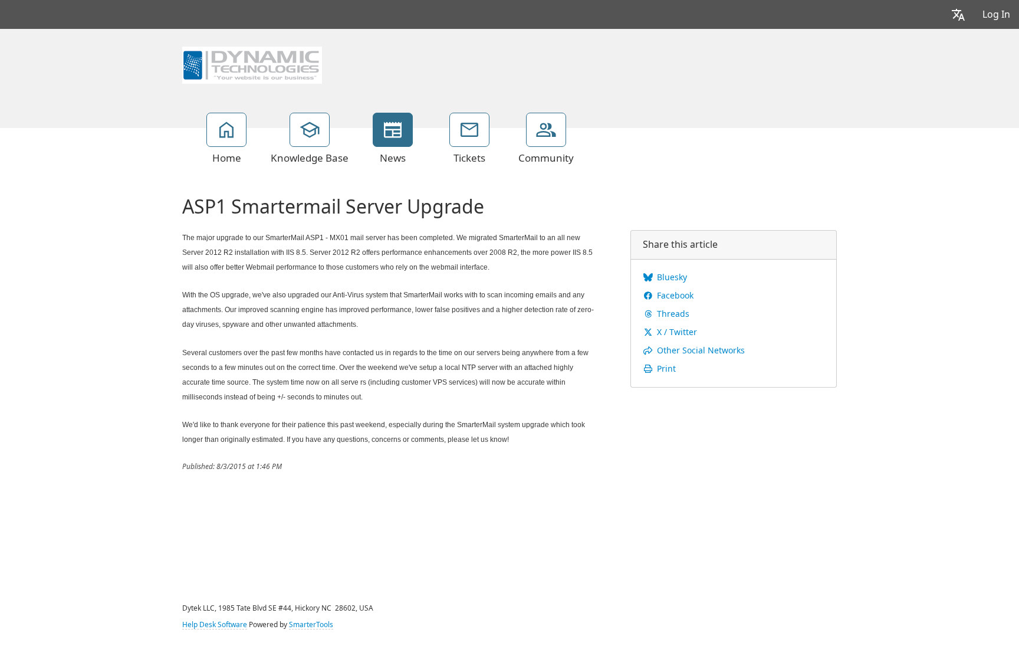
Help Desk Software (214, 625)
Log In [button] (996, 14)
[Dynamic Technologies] (252, 64)
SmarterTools (311, 625)
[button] (958, 14)
